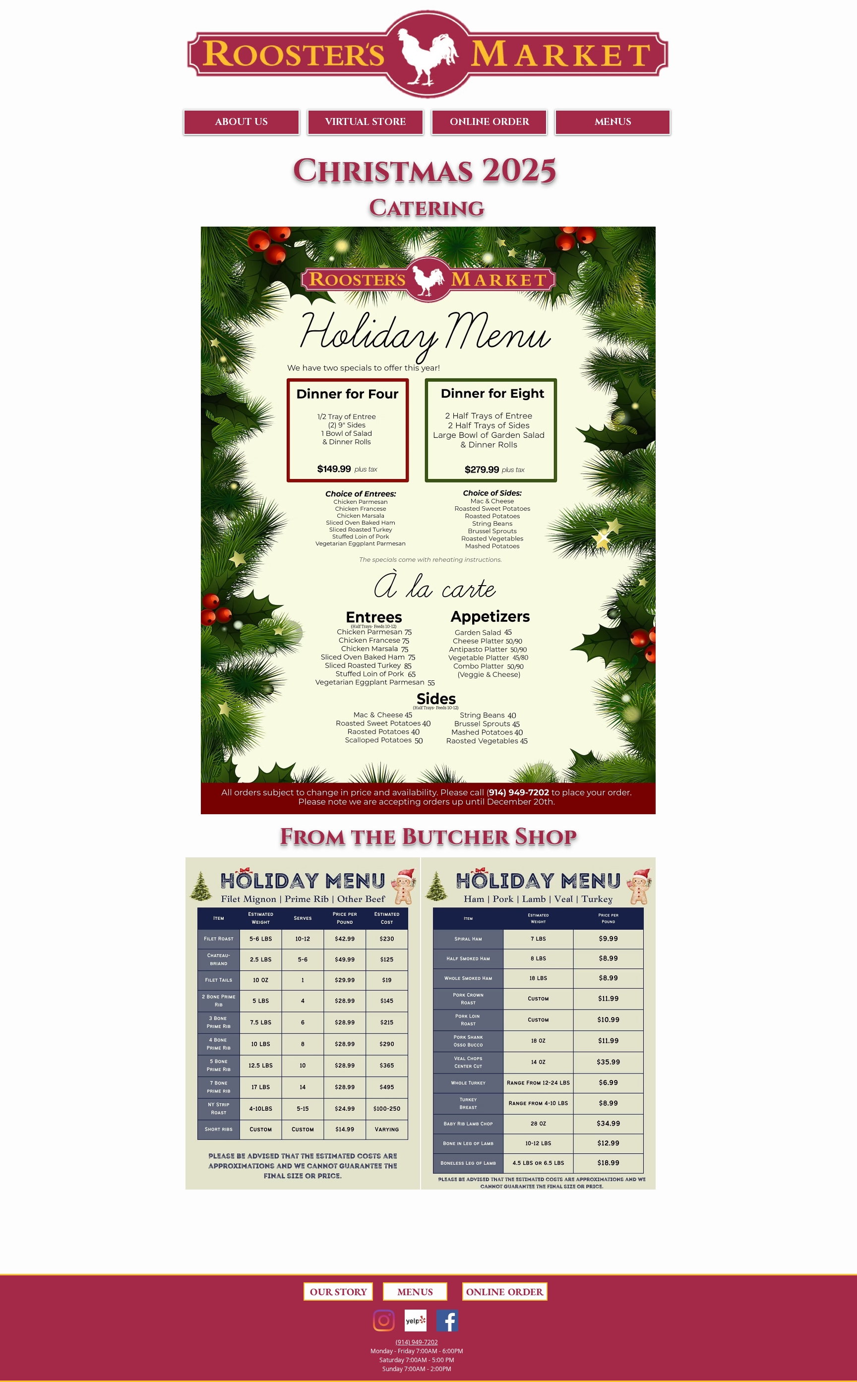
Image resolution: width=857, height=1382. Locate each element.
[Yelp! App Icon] (416, 1320)
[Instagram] (384, 1320)
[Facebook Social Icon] (447, 1320)
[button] (242, 122)
